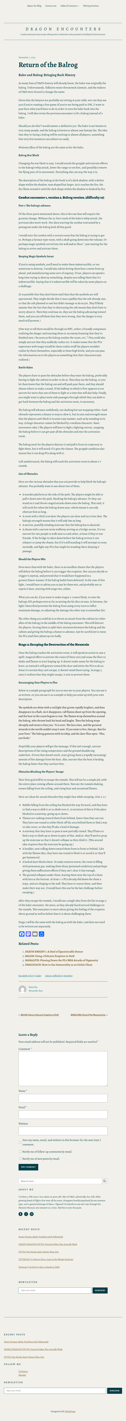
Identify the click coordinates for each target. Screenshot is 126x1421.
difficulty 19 (58, 975)
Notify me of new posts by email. (41, 1159)
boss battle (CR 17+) (27, 975)
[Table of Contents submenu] (78, 6)
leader (38, 975)
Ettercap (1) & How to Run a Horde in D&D (39, 1267)
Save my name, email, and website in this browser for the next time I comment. (61, 1142)
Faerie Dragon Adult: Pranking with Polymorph (41, 1236)
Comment (25, 1049)
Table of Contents (68, 5)
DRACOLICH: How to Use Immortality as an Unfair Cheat (58, 965)
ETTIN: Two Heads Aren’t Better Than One (39, 1251)
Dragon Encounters (64, 29)
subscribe (100, 1290)
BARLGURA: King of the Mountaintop (88, 1015)
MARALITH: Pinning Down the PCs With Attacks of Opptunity (61, 960)
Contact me (50, 5)
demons (48, 975)
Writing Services (91, 5)
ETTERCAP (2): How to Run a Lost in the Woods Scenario (46, 1259)
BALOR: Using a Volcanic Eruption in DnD (49, 956)
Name (23, 1091)
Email (23, 1107)
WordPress (70, 1411)
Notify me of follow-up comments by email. (47, 1152)
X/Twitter (23, 1371)
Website (23, 1124)
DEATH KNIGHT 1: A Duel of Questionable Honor (54, 952)
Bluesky (22, 1375)
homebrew (68, 975)
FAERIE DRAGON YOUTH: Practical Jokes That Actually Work (48, 1244)
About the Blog (34, 5)
